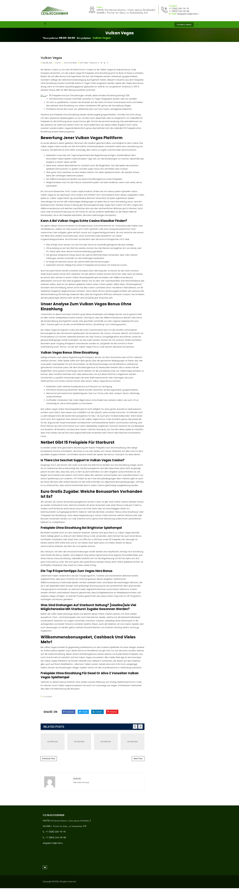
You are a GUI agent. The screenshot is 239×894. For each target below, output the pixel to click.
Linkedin (98, 712)
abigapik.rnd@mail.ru (187, 13)
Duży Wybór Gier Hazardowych (132, 742)
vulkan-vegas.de (65, 128)
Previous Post (48, 758)
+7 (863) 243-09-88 (179, 11)
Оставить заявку (184, 25)
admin (58, 63)
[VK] (45, 867)
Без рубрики (47, 696)
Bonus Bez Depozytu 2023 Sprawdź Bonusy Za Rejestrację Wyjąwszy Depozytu (79, 741)
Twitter (84, 712)
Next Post (138, 758)
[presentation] (135, 726)
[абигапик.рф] (54, 10)
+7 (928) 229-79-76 (179, 8)
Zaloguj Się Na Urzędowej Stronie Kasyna (52, 741)
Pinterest (113, 712)
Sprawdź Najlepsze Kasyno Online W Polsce (105, 741)
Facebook (69, 712)
